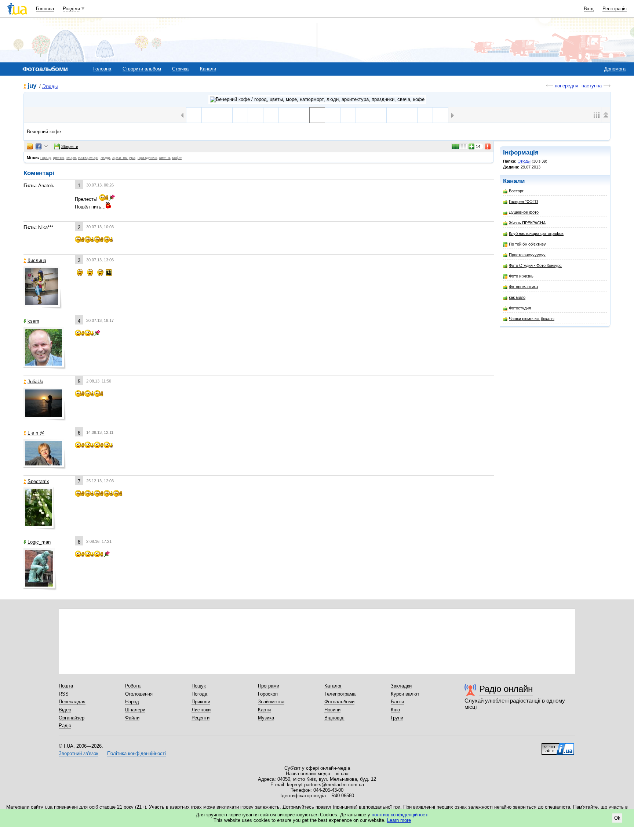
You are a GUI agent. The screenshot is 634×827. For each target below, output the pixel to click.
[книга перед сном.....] (286, 115)
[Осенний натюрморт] (363, 115)
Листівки (201, 709)
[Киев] (194, 115)
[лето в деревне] (332, 115)
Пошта (66, 686)
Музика (266, 718)
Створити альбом (142, 69)
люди (105, 157)
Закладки (401, 686)
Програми (268, 686)
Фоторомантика (523, 286)
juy (32, 86)
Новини (332, 709)
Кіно (395, 709)
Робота (133, 686)
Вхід (589, 8)
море (71, 157)
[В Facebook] (38, 146)
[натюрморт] (394, 115)
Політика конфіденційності (136, 753)
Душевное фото (524, 212)
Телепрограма (340, 694)
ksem (33, 321)
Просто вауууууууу (527, 255)
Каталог (333, 686)
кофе (177, 157)
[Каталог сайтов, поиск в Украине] (558, 746)
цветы (58, 157)
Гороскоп (268, 694)
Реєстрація (614, 8)
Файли (132, 718)
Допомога (615, 69)
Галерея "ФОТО (523, 201)
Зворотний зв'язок (78, 753)
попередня (566, 85)
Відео (65, 709)
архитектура (123, 157)
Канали (208, 69)
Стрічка (180, 69)
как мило (517, 297)
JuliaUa (35, 381)
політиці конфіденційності (400, 814)
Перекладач (72, 701)
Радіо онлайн (506, 689)
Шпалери (135, 709)
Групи (397, 718)
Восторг (516, 191)
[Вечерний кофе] (317, 115)
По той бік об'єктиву (527, 244)
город (45, 157)
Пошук (199, 686)
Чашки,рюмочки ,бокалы (531, 318)
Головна (45, 8)
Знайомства (271, 701)
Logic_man (39, 542)
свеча (164, 157)
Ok (617, 818)
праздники (147, 157)
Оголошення (139, 694)
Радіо (65, 725)
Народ (132, 701)
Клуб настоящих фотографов (536, 233)
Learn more (399, 820)
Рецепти (200, 718)
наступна (592, 85)
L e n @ (36, 433)
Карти (264, 709)
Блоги (397, 701)
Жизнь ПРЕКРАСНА (527, 223)
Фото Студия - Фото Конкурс (535, 265)
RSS (64, 694)
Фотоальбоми (339, 701)
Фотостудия (520, 308)
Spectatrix (38, 481)
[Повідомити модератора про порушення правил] (488, 146)
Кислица (37, 260)
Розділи (71, 8)
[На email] (30, 146)
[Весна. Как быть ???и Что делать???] (302, 115)
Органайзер (71, 718)
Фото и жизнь (521, 276)
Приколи (201, 701)
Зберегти (69, 146)
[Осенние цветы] (348, 115)
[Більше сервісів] (46, 146)
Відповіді (334, 718)
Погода (199, 694)
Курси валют (405, 694)
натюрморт (88, 157)
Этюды (50, 86)
